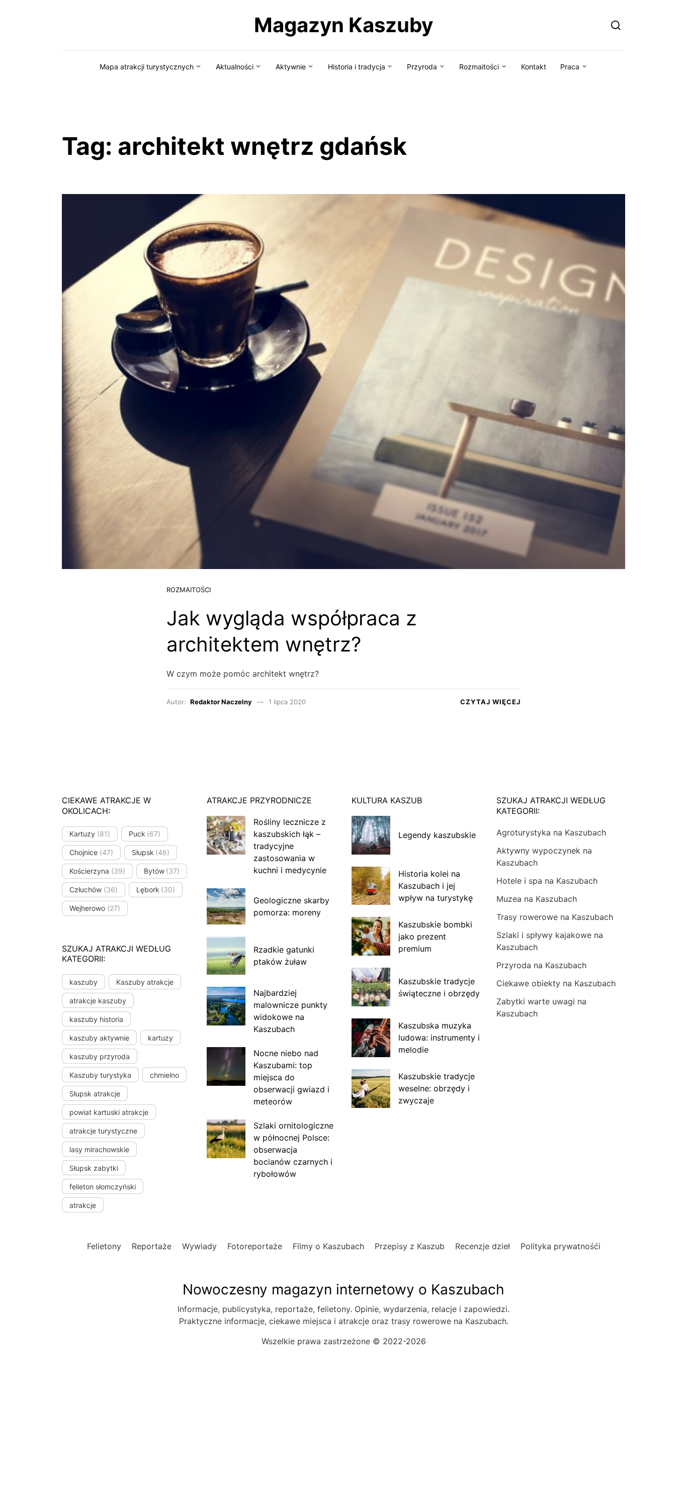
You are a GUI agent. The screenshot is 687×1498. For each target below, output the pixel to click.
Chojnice (91, 852)
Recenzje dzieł (482, 1246)
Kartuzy (89, 833)
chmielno (164, 1075)
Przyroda (422, 66)
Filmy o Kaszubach (328, 1246)
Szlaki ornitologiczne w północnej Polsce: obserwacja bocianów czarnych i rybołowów (293, 1149)
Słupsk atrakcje (94, 1093)
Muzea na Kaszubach (536, 899)
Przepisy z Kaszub (410, 1246)
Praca (569, 66)
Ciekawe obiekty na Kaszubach (556, 983)
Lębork (156, 889)
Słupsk (151, 852)
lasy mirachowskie (99, 1149)
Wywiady (199, 1246)
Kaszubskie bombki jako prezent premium (435, 936)
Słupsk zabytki (93, 1168)
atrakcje (82, 1205)
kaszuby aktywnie (99, 1038)
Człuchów (93, 889)
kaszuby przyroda (99, 1056)
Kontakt (533, 66)
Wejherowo (94, 908)
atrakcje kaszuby (97, 1000)
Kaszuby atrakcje (145, 982)
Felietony (104, 1246)
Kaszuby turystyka (100, 1075)
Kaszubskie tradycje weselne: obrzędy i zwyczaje (436, 1088)
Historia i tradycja (356, 66)
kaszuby (83, 982)
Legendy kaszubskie (437, 835)
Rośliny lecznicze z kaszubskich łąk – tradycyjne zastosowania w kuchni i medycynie (289, 846)
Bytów (162, 871)
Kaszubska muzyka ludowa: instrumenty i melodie (439, 1037)
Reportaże (151, 1246)
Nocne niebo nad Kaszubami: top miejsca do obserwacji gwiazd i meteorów (291, 1077)
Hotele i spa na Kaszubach (546, 881)
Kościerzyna (97, 871)
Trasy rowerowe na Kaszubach (554, 917)
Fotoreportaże (254, 1246)
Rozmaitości (479, 66)
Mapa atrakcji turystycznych (147, 66)
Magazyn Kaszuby (343, 25)
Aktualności (234, 66)
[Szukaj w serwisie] (616, 25)
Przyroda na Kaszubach (541, 965)
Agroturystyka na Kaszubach (551, 832)
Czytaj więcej (490, 702)
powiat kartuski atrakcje (108, 1112)
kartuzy (160, 1038)
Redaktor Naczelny (221, 702)
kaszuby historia (96, 1019)
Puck (145, 833)
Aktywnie (291, 66)
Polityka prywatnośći (560, 1246)
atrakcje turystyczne (103, 1131)
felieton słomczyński (102, 1186)
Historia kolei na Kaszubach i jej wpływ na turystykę (435, 886)
